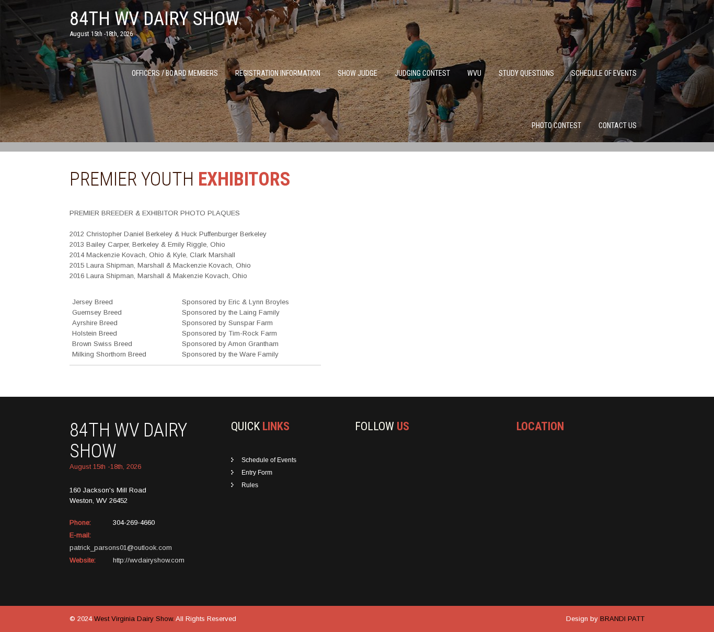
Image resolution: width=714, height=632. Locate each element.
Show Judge (357, 73)
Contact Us (617, 125)
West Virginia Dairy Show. (135, 619)
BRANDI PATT (622, 619)
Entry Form (256, 472)
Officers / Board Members (175, 73)
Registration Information (277, 73)
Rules (249, 485)
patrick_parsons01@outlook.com (121, 547)
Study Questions (526, 73)
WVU (474, 73)
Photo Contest (556, 125)
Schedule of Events (604, 73)
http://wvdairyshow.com (149, 560)
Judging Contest (422, 73)
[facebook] (357, 458)
